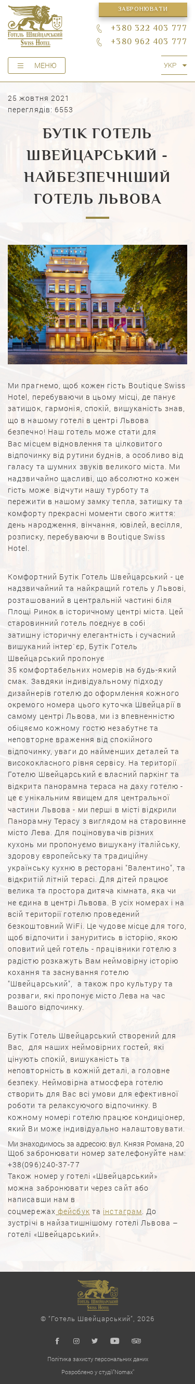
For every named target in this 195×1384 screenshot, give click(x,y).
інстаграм (122, 1211)
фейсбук (73, 1211)
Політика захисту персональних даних (97, 1359)
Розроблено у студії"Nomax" (97, 1372)
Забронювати (143, 10)
